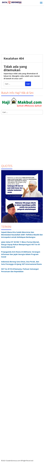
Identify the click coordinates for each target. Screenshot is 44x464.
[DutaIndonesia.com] (11, 2)
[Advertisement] (22, 30)
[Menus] (41, 2)
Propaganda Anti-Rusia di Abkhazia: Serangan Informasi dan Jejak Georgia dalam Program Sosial (20, 254)
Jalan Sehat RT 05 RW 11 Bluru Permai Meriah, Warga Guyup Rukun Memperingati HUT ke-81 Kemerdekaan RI (20, 244)
